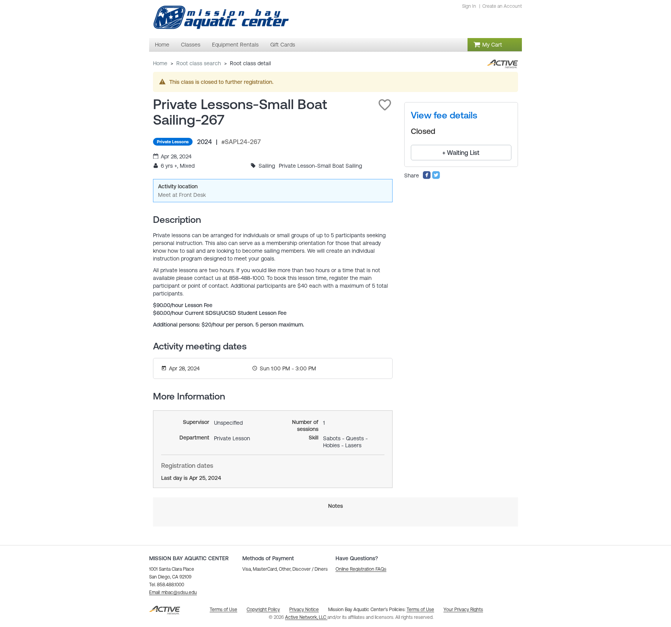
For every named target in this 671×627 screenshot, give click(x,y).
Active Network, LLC (306, 617)
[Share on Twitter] (436, 177)
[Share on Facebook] (426, 177)
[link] (444, 115)
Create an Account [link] (502, 6)
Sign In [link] (469, 6)
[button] (385, 105)
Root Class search (198, 63)
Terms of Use (420, 609)
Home (160, 63)
